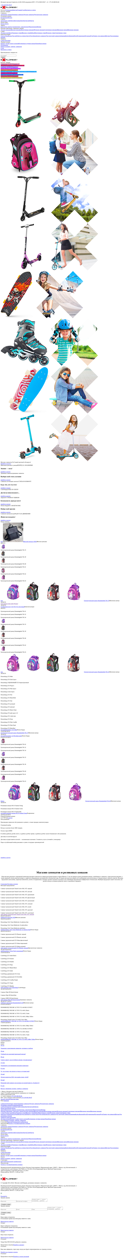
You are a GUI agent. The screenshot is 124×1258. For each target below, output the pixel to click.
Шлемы (39, 27)
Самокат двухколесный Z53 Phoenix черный (15, 948)
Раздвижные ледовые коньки (27, 43)
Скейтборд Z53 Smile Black (10, 987)
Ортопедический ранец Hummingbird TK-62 (98, 801)
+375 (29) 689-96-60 (16, 1096)
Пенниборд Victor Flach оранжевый (13, 951)
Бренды (15, 10)
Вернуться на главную (7, 1221)
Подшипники (81, 36)
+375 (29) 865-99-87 (6, 5)
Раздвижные (4, 17)
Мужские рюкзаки (39, 30)
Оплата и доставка (13, 1123)
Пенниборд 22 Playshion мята (13, 736)
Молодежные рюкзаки (27, 30)
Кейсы (32, 33)
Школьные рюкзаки (73, 30)
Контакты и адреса (30, 10)
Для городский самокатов (53, 36)
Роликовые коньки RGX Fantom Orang (16, 813)
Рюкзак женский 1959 (9, 917)
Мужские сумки (50, 33)
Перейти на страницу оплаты (9, 1252)
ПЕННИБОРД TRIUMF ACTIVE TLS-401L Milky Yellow (19, 1039)
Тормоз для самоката (99, 36)
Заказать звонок (5, 1099)
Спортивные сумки (60, 33)
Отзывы (19, 10)
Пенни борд (4, 1108)
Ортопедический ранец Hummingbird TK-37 (15, 733)
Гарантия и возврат (24, 1123)
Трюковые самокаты (17, 14)
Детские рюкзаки (6, 30)
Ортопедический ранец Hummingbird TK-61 (96, 672)
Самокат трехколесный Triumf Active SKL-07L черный (18, 914)
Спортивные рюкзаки (50, 30)
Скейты (3, 1106)
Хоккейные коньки (40, 43)
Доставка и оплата (12, 884)
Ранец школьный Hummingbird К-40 (13, 1003)
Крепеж (71, 36)
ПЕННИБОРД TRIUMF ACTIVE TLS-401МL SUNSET (19, 1021)
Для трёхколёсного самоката (38, 36)
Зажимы (63, 36)
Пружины (87, 36)
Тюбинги (3, 1117)
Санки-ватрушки (5, 40)
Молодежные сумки (40, 33)
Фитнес (10, 17)
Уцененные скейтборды (7, 20)
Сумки (3, 1113)
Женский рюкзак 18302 (30, 541)
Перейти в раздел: (6, 463)
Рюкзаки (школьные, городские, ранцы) (12, 1111)
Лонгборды (23, 20)
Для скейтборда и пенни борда (21, 36)
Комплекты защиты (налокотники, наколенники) (15, 27)
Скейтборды (30, 20)
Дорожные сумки (17, 33)
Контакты (25, 1122)
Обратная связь (14, 1099)
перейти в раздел (5, 471)
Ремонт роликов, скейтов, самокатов (11, 46)
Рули (91, 36)
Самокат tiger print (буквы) (10, 603)
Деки (6, 36)
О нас (23, 10)
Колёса (67, 36)
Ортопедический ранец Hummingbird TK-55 (96, 600)
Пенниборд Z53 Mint (11, 730)
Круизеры (17, 20)
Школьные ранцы (62, 30)
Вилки (10, 36)
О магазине (4, 884)
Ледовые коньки (5, 1119)
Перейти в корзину (18, 1245)
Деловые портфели (6, 33)
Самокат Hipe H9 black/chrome (11, 999)
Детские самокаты (28, 14)
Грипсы (3, 36)
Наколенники (33, 27)
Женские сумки (26, 33)
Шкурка (107, 36)
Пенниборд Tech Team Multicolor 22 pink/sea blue (16, 929)
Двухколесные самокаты (41, 14)
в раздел (10, 818)
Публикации (9, 10)
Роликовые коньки (6, 1105)
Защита (3, 1109)
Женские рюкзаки (16, 30)
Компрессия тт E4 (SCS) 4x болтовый (14, 606)
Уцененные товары (6, 14)
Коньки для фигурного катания (10, 43)
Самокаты (3, 1103)
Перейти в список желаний (21, 1256)
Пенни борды (5, 23)
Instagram (6, 1100)
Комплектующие (5, 1114)
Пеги (75, 36)
